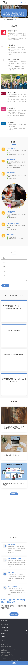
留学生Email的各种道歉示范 (11, 455)
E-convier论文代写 (12, 658)
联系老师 (3, 640)
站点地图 (11, 660)
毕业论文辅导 (4, 620)
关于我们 (3, 636)
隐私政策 (16, 660)
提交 (5, 285)
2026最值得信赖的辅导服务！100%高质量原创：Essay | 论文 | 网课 (13, 428)
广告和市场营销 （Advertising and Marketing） (14, 380)
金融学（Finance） (14, 330)
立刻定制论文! (14, 614)
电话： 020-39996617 (6, 646)
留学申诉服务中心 (5, 630)
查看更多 (14, 493)
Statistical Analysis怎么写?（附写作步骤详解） (13, 484)
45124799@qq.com (8, 652)
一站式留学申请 (9, 19)
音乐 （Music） (17, 19)
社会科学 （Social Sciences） (14, 355)
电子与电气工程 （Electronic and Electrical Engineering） (14, 307)
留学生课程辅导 (4, 624)
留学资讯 (3, 633)
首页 (4, 19)
